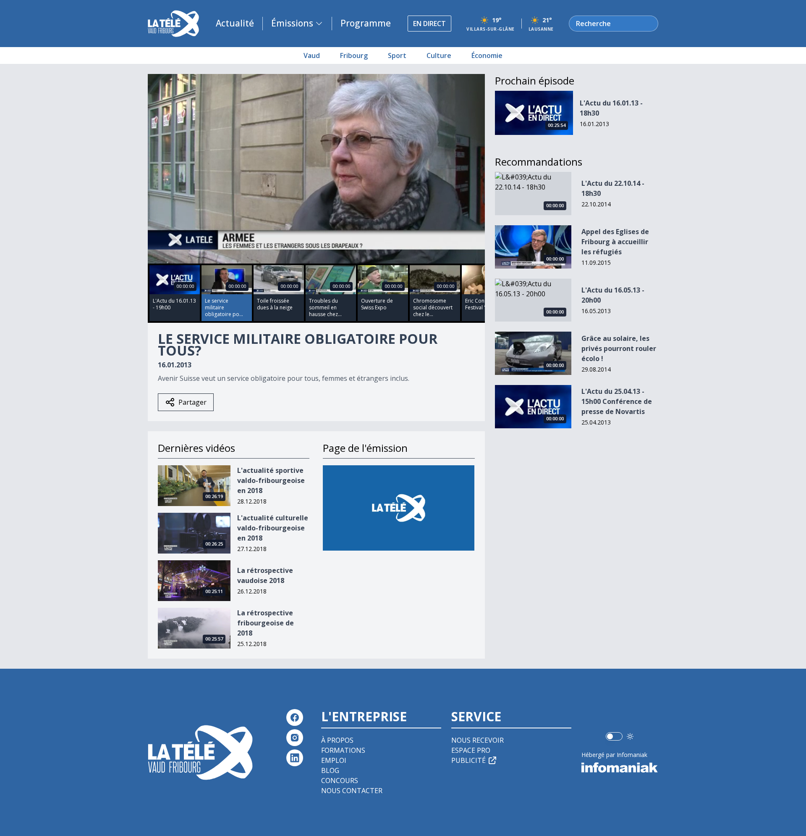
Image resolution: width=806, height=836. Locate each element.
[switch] (614, 736)
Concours (339, 780)
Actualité (235, 23)
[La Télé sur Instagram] (295, 738)
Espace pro (470, 750)
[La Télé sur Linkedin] (295, 758)
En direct (429, 23)
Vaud (312, 55)
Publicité (468, 760)
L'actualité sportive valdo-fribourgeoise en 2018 (271, 480)
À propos (337, 740)
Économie (486, 55)
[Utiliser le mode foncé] (630, 736)
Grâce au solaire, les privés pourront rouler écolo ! (618, 348)
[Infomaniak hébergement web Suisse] (619, 767)
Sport (397, 55)
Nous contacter (351, 790)
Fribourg (354, 55)
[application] (316, 169)
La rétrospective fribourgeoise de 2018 (265, 623)
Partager (192, 402)
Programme (365, 23)
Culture (439, 55)
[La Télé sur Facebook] (295, 717)
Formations (343, 750)
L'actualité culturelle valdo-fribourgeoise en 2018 (272, 528)
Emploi (333, 760)
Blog (330, 770)
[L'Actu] (398, 508)
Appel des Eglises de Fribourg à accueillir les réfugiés (615, 241)
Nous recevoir (477, 740)
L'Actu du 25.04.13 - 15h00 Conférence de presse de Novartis (616, 401)
